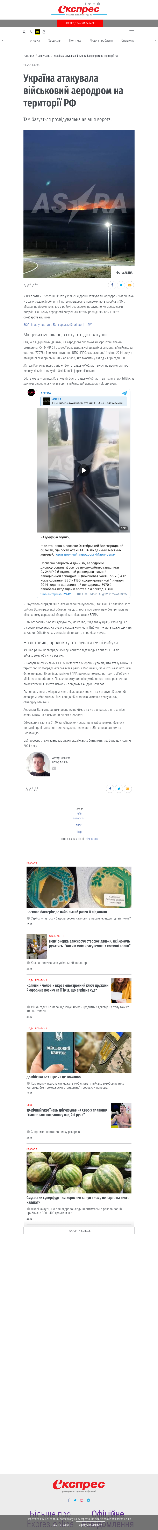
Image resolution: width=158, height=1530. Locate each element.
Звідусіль (54, 40)
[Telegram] (98, 4)
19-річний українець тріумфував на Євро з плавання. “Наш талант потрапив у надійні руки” (67, 1112)
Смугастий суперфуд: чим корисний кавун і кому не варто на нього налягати (78, 1200)
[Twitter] (89, 4)
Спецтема (127, 40)
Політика (75, 40)
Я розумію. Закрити (90, 1525)
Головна (34, 40)
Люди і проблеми (101, 40)
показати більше (79, 1230)
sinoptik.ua (92, 838)
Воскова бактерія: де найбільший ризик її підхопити (67, 912)
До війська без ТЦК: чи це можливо (54, 1077)
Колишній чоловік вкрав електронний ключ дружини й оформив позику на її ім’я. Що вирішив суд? (67, 988)
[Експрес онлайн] (79, 11)
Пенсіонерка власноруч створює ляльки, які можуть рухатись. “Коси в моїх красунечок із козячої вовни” (90, 943)
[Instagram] (94, 4)
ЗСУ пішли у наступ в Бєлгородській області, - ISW (57, 325)
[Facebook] (85, 4)
